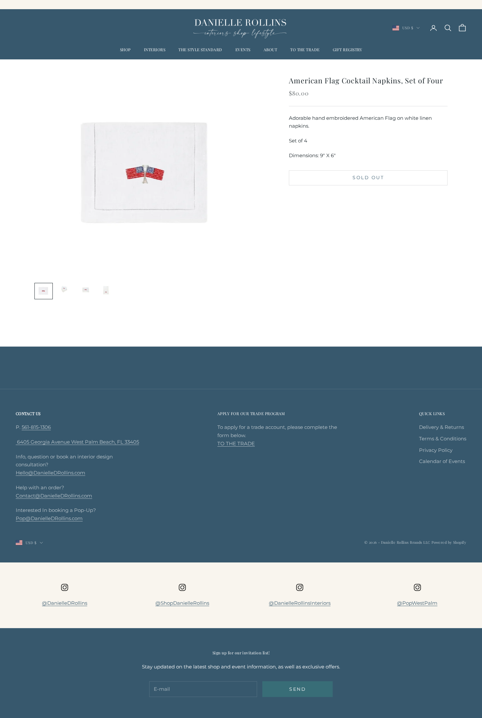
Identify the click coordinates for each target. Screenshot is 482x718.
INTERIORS (154, 49)
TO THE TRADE (305, 49)
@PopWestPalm (417, 603)
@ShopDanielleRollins (182, 603)
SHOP (125, 49)
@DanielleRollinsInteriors (300, 603)
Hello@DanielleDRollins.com (50, 473)
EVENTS (243, 49)
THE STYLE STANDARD (200, 49)
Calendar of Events (442, 461)
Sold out (368, 177)
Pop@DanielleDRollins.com (49, 518)
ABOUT (270, 49)
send (297, 689)
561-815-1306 (36, 427)
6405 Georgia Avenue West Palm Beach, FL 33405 (77, 442)
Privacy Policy (435, 450)
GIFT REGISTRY (347, 49)
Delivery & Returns (441, 427)
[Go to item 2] (64, 289)
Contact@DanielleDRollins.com (54, 496)
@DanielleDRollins (64, 603)
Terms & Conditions (442, 438)
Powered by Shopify (449, 542)
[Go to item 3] (85, 290)
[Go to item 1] (43, 291)
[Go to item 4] (106, 290)
